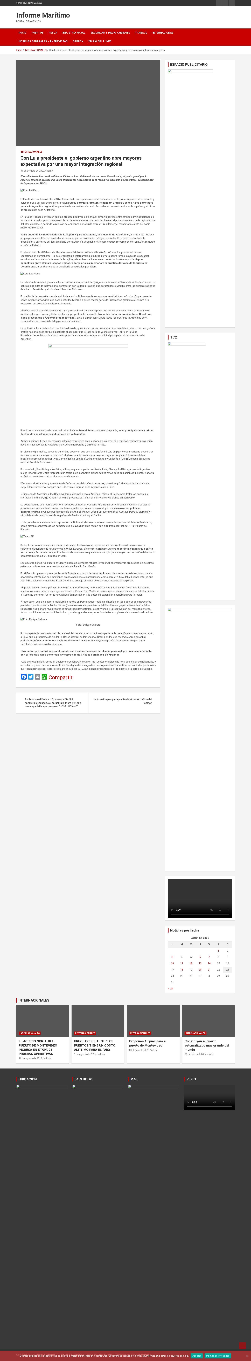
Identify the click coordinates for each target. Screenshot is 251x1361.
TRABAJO (141, 32)
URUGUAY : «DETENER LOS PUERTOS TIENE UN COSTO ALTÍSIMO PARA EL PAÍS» (94, 1045)
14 (209, 963)
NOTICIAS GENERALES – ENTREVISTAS (43, 41)
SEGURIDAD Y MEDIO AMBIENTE (110, 32)
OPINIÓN (78, 41)
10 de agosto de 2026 (30, 1058)
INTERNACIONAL (162, 32)
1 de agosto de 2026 (85, 1054)
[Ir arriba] (242, 1345)
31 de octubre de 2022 (32, 170)
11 (181, 963)
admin (50, 170)
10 (172, 963)
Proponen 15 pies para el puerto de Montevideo (147, 1043)
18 (181, 969)
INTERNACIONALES (31, 151)
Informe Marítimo (43, 15)
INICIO (22, 32)
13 (200, 963)
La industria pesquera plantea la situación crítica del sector (123, 701)
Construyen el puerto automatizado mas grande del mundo (207, 1045)
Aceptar (196, 1355)
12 (191, 963)
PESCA (53, 32)
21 (209, 969)
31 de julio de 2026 (139, 1050)
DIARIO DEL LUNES (99, 41)
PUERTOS (38, 32)
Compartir (60, 677)
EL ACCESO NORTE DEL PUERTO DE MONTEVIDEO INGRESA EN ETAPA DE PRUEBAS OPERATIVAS (38, 1047)
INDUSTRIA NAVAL (73, 32)
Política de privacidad (218, 1355)
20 (200, 969)
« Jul (170, 988)
